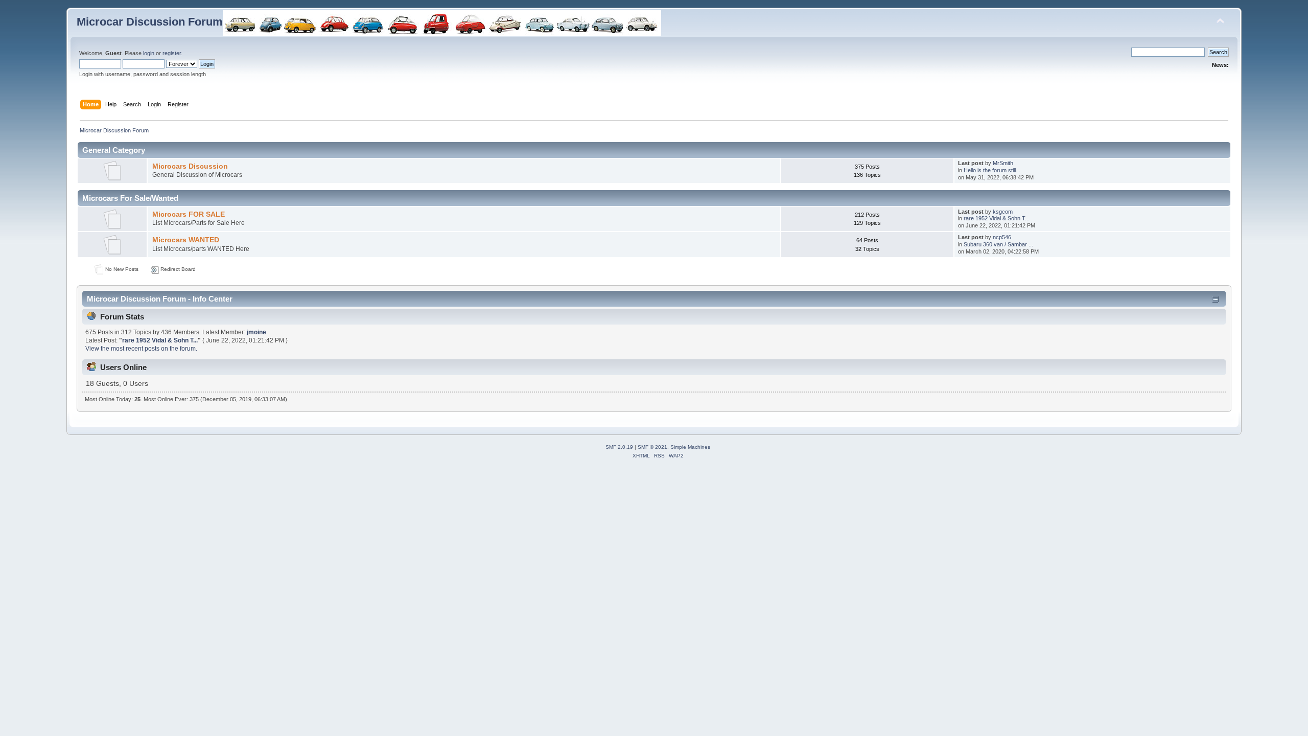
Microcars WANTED (185, 240)
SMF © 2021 (652, 447)
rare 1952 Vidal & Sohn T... (997, 218)
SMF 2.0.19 (619, 447)
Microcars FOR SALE (188, 214)
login (148, 53)
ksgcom (1003, 212)
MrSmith (1003, 163)
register (171, 53)
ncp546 (1002, 237)
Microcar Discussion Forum (150, 21)
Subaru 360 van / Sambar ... (998, 244)
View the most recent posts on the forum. (141, 348)
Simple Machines (690, 447)
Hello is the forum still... (992, 170)
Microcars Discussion (190, 166)
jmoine (256, 332)
